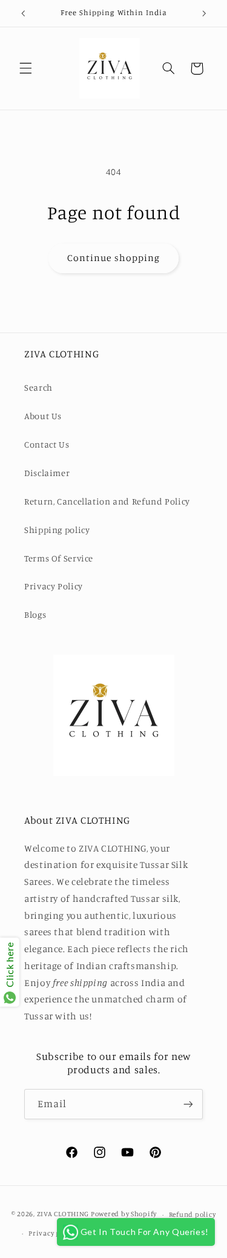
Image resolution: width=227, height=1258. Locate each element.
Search (38, 387)
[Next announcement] (204, 13)
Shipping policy (57, 530)
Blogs (35, 614)
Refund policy (192, 1214)
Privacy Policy (53, 586)
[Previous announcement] (23, 13)
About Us (43, 416)
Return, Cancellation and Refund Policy (107, 501)
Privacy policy (52, 1233)
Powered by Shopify (124, 1214)
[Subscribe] (188, 1104)
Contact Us (46, 444)
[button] (25, 68)
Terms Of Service (58, 558)
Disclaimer (47, 473)
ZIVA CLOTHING (63, 1214)
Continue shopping (113, 257)
